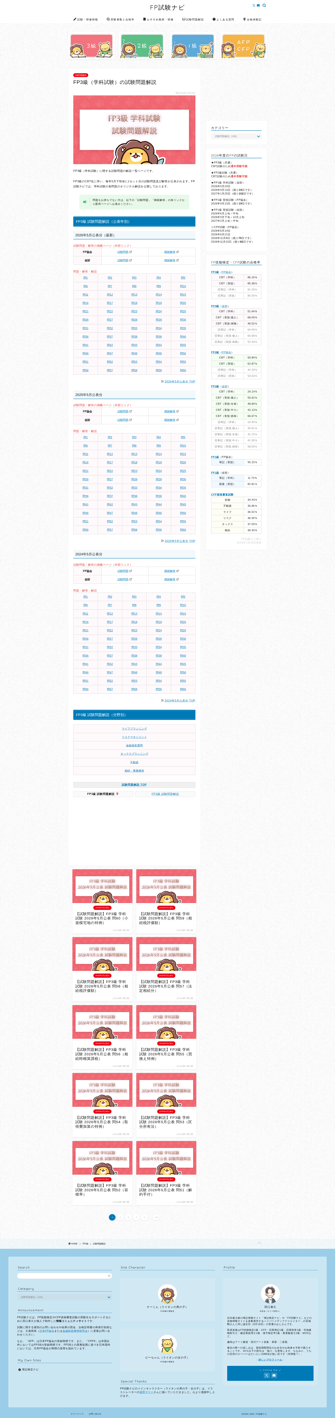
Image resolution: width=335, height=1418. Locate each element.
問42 (110, 345)
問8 (134, 286)
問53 (134, 361)
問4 (159, 277)
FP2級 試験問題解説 (165, 793)
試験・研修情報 (87, 19)
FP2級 (215, 352)
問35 (183, 328)
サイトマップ (77, 1414)
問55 (183, 361)
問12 (110, 294)
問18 (134, 303)
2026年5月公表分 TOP (180, 381)
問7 (110, 286)
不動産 (134, 762)
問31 (85, 328)
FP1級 (215, 456)
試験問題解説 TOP (134, 784)
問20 (183, 303)
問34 (159, 328)
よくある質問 (225, 19)
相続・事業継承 (134, 770)
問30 (183, 319)
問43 (134, 345)
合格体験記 (254, 19)
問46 (85, 353)
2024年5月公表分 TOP (180, 700)
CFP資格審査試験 (222, 494)
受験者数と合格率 (122, 19)
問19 (159, 303)
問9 (159, 286)
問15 (183, 294)
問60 (183, 370)
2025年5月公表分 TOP (180, 541)
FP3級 (215, 272)
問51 (85, 361)
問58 (134, 370)
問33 (134, 328)
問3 (134, 277)
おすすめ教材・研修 (160, 19)
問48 (134, 353)
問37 (110, 336)
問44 (159, 345)
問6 (85, 286)
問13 (134, 294)
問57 (110, 370)
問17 (110, 303)
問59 (159, 370)
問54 (159, 361)
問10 (183, 286)
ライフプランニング (134, 728)
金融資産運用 (134, 745)
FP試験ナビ (167, 7)
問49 (159, 353)
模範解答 (170, 251)
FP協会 (226, 272)
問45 (183, 345)
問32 (110, 328)
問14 (159, 294)
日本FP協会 (46, 1330)
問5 (183, 277)
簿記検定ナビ (30, 1369)
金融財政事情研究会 (75, 1330)
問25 (183, 311)
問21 (85, 311)
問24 (159, 311)
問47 (110, 353)
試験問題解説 (195, 19)
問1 (85, 277)
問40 (183, 336)
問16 (85, 303)
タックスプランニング (134, 753)
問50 (183, 353)
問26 (85, 319)
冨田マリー (147, 1392)
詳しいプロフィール (270, 1360)
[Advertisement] (102, 833)
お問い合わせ (95, 1414)
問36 (85, 336)
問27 (110, 319)
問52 (110, 361)
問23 (134, 311)
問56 (85, 370)
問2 (110, 277)
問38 (134, 336)
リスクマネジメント (134, 737)
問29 (159, 319)
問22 (110, 311)
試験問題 (123, 251)
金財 (225, 306)
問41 (85, 345)
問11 (85, 294)
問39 (159, 336)
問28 (134, 319)
